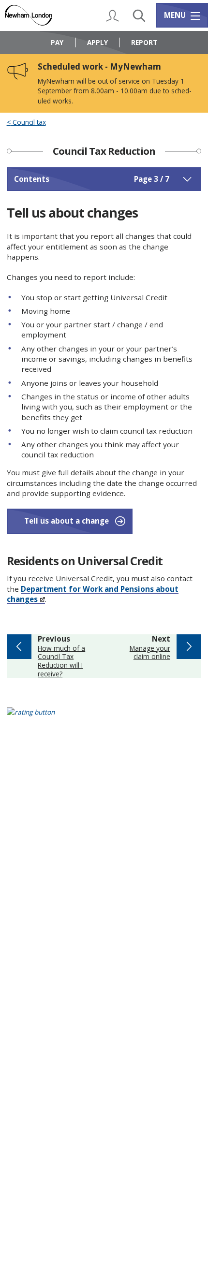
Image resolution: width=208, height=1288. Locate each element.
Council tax (28, 122)
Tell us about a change (66, 521)
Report (144, 42)
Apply (97, 42)
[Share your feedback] (104, 718)
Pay (57, 42)
